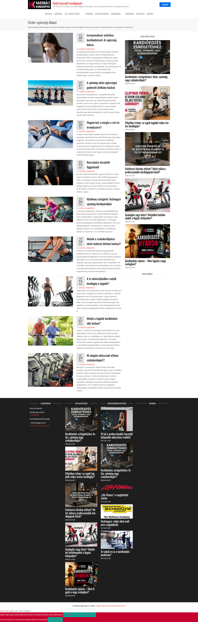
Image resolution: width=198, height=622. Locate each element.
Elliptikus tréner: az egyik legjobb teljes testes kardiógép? (147, 124)
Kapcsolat (48, 14)
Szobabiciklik (115, 14)
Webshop (165, 4)
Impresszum (121, 606)
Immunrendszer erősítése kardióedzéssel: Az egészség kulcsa (102, 40)
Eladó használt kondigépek (67, 3)
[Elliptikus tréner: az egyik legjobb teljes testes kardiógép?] (147, 103)
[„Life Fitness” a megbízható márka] (117, 487)
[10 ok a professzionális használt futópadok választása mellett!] (117, 419)
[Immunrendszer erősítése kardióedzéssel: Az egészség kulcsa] (50, 48)
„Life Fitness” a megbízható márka (114, 496)
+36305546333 (34, 415)
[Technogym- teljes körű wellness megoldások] (117, 511)
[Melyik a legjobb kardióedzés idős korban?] (50, 331)
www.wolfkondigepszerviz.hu (39, 426)
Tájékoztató (89, 615)
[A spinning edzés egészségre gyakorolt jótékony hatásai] (50, 93)
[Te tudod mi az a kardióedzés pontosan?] (117, 540)
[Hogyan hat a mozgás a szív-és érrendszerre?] (50, 134)
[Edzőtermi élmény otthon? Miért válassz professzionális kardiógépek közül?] (147, 149)
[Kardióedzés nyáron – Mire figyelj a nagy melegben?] (147, 241)
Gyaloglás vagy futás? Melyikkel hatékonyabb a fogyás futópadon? (145, 216)
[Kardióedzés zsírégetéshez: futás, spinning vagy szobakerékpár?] (147, 57)
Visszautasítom (55, 620)
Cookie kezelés (111, 606)
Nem (79, 615)
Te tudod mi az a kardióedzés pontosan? (115, 553)
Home (2, 611)
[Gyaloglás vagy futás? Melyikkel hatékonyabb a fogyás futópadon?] (147, 195)
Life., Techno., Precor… (72, 14)
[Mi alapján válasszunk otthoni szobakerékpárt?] (50, 370)
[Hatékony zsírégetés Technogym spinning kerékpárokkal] (50, 209)
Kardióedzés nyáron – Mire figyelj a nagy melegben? (145, 262)
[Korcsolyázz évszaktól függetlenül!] (50, 172)
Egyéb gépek (140, 14)
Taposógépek (129, 14)
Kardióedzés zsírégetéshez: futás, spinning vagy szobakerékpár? (146, 78)
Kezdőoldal (58, 14)
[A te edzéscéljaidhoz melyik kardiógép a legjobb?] (50, 291)
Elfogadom (69, 615)
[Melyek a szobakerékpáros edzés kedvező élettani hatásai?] (50, 249)
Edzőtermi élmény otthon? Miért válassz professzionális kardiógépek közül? (145, 170)
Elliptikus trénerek (102, 14)
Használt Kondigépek (87, 49)
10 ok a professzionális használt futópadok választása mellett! (117, 435)
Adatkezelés (100, 606)
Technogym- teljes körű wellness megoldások (115, 523)
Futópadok (89, 14)
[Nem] (98, 615)
